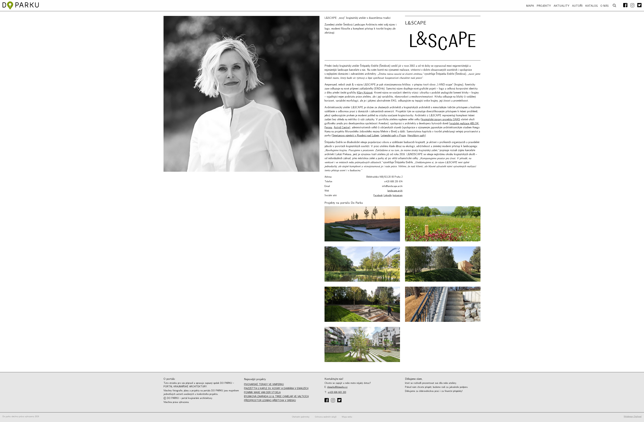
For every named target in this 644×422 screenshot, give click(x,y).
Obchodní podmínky (300, 417)
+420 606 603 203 (337, 392)
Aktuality (561, 5)
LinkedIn (388, 195)
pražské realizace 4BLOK (464, 123)
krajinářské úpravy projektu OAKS (441, 119)
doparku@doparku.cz (337, 387)
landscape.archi (394, 190)
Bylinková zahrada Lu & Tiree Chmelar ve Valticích (276, 396)
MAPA (530, 5)
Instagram (397, 195)
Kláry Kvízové (364, 92)
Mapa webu (347, 417)
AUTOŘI (577, 5)
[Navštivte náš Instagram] (632, 5)
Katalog (591, 5)
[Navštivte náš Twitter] (638, 5)
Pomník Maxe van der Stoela (262, 392)
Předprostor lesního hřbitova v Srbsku (270, 400)
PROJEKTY (544, 5)
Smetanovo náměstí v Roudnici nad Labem (356, 135)
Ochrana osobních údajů (325, 417)
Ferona (328, 127)
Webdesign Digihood (632, 416)
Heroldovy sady (416, 135)
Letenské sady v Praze (393, 135)
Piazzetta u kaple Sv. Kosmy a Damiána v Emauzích (276, 388)
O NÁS (604, 5)
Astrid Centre (341, 127)
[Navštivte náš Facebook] (625, 5)
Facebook (378, 195)
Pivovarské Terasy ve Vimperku (264, 384)
